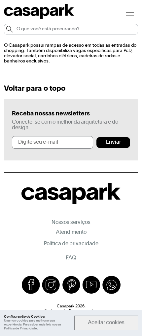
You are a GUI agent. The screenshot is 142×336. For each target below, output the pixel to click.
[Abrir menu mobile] (130, 12)
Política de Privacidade (20, 328)
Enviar (113, 142)
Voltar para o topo (34, 88)
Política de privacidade (71, 244)
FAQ (71, 258)
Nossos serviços (71, 222)
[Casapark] (39, 17)
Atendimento (71, 232)
